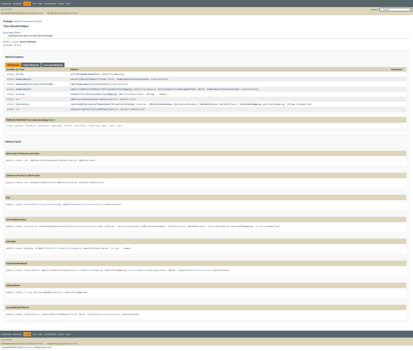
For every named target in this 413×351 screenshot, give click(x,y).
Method (39, 13)
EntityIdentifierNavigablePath (177, 89)
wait (104, 125)
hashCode (56, 125)
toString (94, 125)
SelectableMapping (250, 104)
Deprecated (50, 3)
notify (68, 125)
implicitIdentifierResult (85, 89)
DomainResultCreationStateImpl (34, 84)
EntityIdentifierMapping (117, 89)
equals (19, 125)
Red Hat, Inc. (27, 347)
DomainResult (23, 79)
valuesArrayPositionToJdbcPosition (91, 109)
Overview (6, 3)
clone (9, 125)
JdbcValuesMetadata (160, 104)
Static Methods (31, 65)
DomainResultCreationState (133, 79)
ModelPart (94, 74)
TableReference (208, 104)
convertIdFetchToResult (84, 79)
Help (68, 3)
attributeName (78, 74)
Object (17, 45)
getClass (44, 125)
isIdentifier (78, 94)
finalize (31, 125)
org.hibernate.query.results (27, 21)
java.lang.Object (12, 32)
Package (17, 3)
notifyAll (80, 125)
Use (34, 3)
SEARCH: (375, 9)
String (20, 74)
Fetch (103, 79)
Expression (22, 104)
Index (61, 3)
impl (73, 84)
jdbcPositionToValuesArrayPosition (91, 99)
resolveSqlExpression (83, 104)
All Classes (6, 9)
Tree (40, 3)
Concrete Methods (53, 65)
